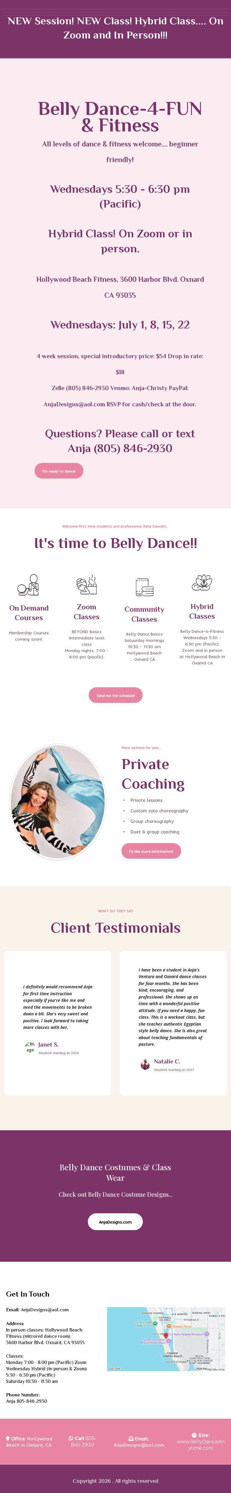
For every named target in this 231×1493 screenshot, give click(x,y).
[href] (166, 1339)
